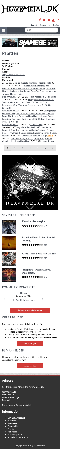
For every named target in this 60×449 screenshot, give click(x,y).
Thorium (50, 130)
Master (24, 130)
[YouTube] (53, 20)
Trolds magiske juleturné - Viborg (29, 82)
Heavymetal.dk (30, 9)
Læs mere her (30, 366)
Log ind (34, 25)
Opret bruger (45, 25)
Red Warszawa (38, 88)
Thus (45, 102)
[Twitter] (44, 20)
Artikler (11, 428)
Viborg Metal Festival (34, 85)
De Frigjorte (50, 96)
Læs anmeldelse (10, 96)
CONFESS (30, 113)
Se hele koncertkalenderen (30, 310)
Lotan (5, 107)
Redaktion (12, 420)
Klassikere (12, 423)
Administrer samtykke (18, 437)
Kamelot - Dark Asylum (34, 221)
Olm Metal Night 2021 (22, 138)
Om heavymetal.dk (16, 417)
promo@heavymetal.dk (20, 405)
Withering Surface (37, 130)
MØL (42, 105)
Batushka (20, 113)
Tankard (5, 102)
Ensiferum (27, 119)
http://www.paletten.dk (13, 74)
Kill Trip (14, 121)
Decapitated (26, 132)
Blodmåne (25, 91)
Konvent (6, 130)
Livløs (22, 102)
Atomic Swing (36, 124)
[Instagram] (49, 20)
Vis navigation (3, 30)
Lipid (4, 91)
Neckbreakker (31, 116)
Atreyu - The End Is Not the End (39, 253)
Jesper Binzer (48, 141)
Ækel (11, 107)
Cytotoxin (40, 113)
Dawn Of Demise (34, 102)
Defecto (26, 88)
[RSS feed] (58, 20)
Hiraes (23, 293)
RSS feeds (12, 431)
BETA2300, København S (23, 300)
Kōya (15, 105)
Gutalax (14, 102)
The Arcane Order (16, 116)
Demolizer (7, 105)
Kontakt (56, 25)
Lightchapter (13, 91)
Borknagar (16, 119)
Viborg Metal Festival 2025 (41, 99)
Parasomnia (33, 105)
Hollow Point (16, 94)
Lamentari (50, 88)
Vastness (22, 105)
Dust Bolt (16, 130)
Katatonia (38, 132)
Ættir (34, 119)
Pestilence (46, 127)
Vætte (48, 105)
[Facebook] (40, 20)
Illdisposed (16, 88)
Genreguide (13, 426)
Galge (5, 132)
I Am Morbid (14, 132)
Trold (48, 82)
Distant (41, 119)
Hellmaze (42, 116)
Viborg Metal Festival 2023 (27, 127)
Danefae (35, 91)
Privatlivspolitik (15, 434)
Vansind (47, 132)
